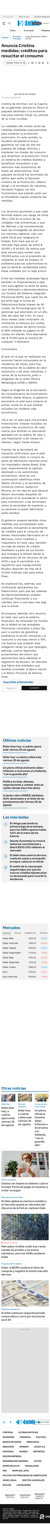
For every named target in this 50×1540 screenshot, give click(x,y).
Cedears (43, 933)
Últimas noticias (28, 1432)
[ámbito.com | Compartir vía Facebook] (32, 62)
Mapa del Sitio (20, 1470)
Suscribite (34, 688)
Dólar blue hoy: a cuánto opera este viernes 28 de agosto (22, 748)
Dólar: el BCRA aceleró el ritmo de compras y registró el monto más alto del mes (24, 1271)
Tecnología (32, 1465)
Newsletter (42, 1422)
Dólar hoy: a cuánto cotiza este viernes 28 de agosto (22, 758)
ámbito (4, 38)
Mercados (33, 1442)
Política (41, 1437)
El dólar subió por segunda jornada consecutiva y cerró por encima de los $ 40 (23, 1316)
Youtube (31, 1422)
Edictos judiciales (33, 1480)
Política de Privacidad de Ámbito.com (25, 1475)
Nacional (8, 1451)
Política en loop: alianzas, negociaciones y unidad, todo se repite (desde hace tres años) (23, 785)
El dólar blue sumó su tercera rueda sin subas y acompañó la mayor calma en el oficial (28, 858)
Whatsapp (39, 1422)
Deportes (39, 1451)
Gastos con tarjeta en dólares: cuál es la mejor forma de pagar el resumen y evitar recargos (24, 1187)
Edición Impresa (12, 1456)
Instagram (17, 1422)
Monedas (7, 933)
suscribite (37, 23)
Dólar (13, 30)
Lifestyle (39, 1446)
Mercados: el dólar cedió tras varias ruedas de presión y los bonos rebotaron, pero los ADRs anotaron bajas (23, 1252)
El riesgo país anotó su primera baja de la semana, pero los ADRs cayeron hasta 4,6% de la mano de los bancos (28, 830)
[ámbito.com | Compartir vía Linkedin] (39, 62)
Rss (5, 1470)
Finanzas (25, 1437)
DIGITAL (10, 1496)
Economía (29, 30)
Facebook (10, 1422)
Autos (37, 1461)
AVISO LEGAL (10, 1480)
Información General (16, 1461)
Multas (7, 1485)
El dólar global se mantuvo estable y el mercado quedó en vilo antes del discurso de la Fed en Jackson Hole (24, 1204)
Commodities (30, 933)
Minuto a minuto (10, 1243)
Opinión (24, 1446)
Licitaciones (24, 1485)
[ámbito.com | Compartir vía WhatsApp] (29, 62)
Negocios (8, 1446)
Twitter (4, 1422)
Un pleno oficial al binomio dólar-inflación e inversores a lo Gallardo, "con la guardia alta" (25, 771)
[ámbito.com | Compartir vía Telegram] (43, 62)
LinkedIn (24, 1422)
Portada (8, 1432)
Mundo (23, 1451)
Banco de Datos (12, 1442)
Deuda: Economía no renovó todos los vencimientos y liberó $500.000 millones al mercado (27, 845)
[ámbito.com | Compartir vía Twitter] (36, 62)
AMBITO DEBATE (40, 1496)
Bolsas (18, 933)
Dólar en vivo (24, 17)
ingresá (46, 23)
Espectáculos (11, 1465)
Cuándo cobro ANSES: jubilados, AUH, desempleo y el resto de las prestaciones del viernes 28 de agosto (23, 800)
